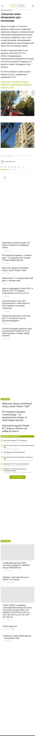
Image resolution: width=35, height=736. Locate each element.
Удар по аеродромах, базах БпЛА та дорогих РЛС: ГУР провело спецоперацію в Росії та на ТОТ (17, 290)
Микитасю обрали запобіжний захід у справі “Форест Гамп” (15, 269)
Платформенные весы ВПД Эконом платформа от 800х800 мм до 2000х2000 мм (16, 565)
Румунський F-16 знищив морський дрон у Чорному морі (17, 279)
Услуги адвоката (10, 626)
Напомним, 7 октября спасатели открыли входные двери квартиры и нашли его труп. (16, 85)
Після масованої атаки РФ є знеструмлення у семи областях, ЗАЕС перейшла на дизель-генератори (16, 304)
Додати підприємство (17, 477)
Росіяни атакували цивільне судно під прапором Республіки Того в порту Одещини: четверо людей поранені (17, 332)
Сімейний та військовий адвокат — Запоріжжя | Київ (17, 637)
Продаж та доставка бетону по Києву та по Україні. (16, 578)
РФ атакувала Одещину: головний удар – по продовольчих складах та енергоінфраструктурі (16, 257)
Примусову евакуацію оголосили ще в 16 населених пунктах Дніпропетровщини (16, 318)
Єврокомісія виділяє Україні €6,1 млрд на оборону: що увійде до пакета (16, 245)
